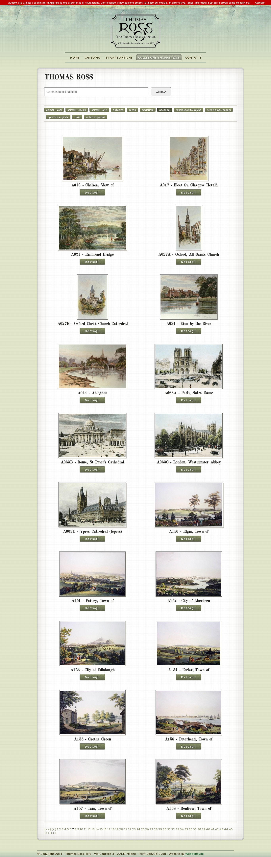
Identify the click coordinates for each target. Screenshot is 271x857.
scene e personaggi (219, 109)
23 (134, 829)
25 (142, 829)
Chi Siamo (92, 57)
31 (168, 829)
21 (125, 829)
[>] (46, 832)
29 (160, 829)
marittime (148, 109)
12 (89, 829)
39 (203, 829)
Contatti (193, 57)
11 (85, 829)
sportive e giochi (58, 117)
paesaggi (164, 109)
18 (112, 829)
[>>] (53, 832)
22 (129, 829)
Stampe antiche (119, 57)
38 (199, 829)
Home (74, 57)
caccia (132, 109)
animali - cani (54, 109)
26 (147, 829)
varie (77, 117)
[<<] (47, 829)
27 (151, 829)
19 (116, 829)
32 (173, 829)
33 (177, 829)
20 (121, 829)
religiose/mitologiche (188, 109)
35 (186, 829)
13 (93, 829)
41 (212, 829)
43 (221, 829)
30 (164, 829)
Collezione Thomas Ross (159, 57)
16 (105, 829)
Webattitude (194, 853)
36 (190, 829)
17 (109, 829)
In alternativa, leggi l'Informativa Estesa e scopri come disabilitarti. (209, 2)
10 (81, 829)
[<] (54, 829)
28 (156, 829)
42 (217, 829)
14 (97, 829)
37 (195, 829)
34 (182, 829)
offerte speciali (95, 117)
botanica (118, 109)
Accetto (260, 2)
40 (208, 829)
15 (101, 829)
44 (226, 829)
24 (138, 829)
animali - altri (99, 109)
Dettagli (92, 192)
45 (231, 829)
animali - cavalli (76, 109)
